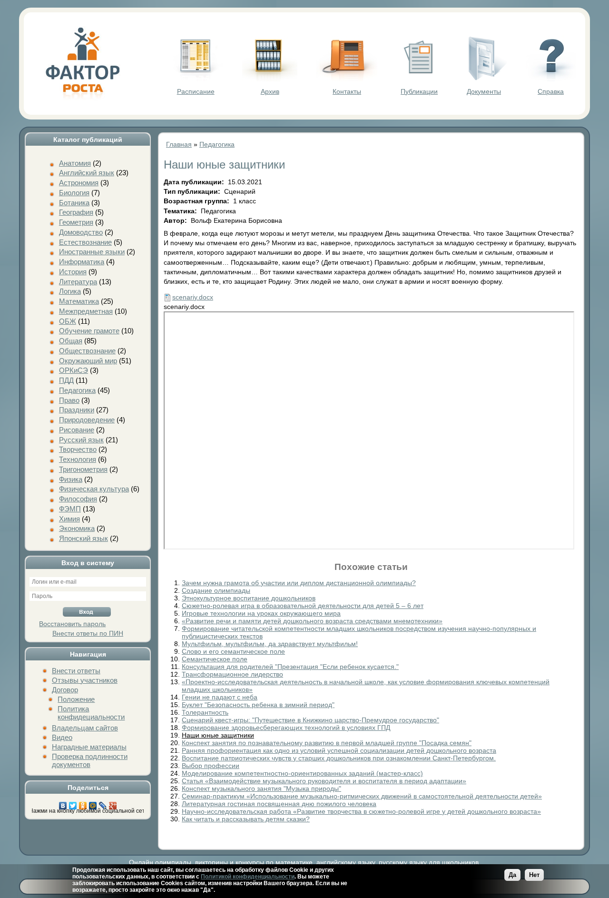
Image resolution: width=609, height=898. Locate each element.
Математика (79, 301)
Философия (78, 499)
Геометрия (76, 222)
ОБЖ (67, 321)
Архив (270, 91)
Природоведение (87, 420)
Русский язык (81, 440)
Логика (70, 291)
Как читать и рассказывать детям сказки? (246, 819)
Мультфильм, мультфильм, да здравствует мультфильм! (270, 644)
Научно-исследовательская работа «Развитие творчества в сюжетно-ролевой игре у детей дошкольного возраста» (361, 811)
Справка (551, 91)
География (76, 212)
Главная (179, 144)
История (73, 272)
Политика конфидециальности (91, 713)
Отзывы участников (85, 680)
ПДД (66, 380)
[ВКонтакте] (63, 803)
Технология (77, 459)
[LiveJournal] (103, 803)
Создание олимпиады (216, 590)
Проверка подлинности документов (90, 760)
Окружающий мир (88, 361)
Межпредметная (86, 311)
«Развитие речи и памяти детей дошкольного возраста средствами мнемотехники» (312, 621)
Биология (74, 193)
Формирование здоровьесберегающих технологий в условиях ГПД (286, 727)
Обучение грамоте (89, 331)
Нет (534, 874)
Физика (70, 479)
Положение (76, 699)
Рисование (76, 430)
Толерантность (205, 712)
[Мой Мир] (93, 803)
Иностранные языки (92, 252)
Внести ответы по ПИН (87, 633)
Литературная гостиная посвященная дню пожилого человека (279, 804)
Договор (65, 690)
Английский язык (86, 173)
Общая (70, 341)
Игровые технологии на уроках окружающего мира (261, 613)
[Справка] (551, 79)
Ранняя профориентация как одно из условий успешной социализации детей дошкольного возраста (339, 750)
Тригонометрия (83, 469)
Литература (78, 282)
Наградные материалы (89, 747)
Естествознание (85, 242)
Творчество (78, 449)
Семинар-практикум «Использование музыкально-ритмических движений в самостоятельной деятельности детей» (362, 796)
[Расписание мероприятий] (195, 79)
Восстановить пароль (72, 624)
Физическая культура (94, 489)
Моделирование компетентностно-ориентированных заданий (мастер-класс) (302, 773)
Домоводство (81, 232)
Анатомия (75, 163)
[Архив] (269, 79)
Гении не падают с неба (219, 697)
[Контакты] (346, 79)
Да (512, 874)
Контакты (347, 91)
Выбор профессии (210, 765)
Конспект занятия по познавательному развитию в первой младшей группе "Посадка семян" (326, 743)
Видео (62, 737)
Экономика (77, 528)
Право (69, 400)
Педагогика (77, 390)
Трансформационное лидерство (232, 674)
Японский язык (83, 538)
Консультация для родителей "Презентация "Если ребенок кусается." (290, 666)
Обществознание (87, 351)
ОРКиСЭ (73, 370)
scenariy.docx (192, 297)
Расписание (196, 91)
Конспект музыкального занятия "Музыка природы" (261, 788)
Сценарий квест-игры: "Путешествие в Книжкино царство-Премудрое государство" (310, 720)
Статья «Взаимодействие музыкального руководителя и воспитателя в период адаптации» (324, 781)
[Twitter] (73, 803)
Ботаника (74, 203)
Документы (484, 91)
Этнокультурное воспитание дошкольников (248, 598)
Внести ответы (76, 671)
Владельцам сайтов (85, 728)
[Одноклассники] (83, 803)
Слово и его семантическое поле (233, 651)
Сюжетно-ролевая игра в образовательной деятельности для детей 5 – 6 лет (302, 605)
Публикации (419, 91)
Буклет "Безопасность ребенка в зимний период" (258, 704)
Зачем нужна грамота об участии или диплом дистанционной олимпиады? (299, 583)
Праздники (76, 410)
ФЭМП (70, 509)
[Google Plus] (113, 803)
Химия (69, 519)
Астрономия (78, 183)
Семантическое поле (214, 659)
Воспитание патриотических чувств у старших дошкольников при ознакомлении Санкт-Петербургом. (339, 758)
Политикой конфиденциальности (248, 876)
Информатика (81, 262)
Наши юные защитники (218, 735)
